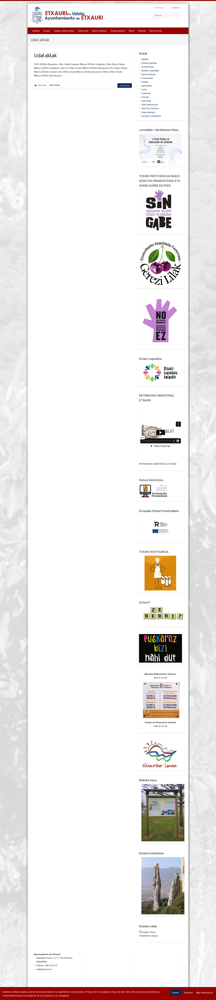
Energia (144, 82)
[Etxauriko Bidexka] (162, 786)
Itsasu (144, 89)
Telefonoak (83, 30)
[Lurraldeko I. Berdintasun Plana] (160, 135)
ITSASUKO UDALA (148, 936)
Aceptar (175, 992)
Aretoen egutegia (149, 63)
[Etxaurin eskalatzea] (162, 859)
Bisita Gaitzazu (99, 30)
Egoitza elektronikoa (64, 30)
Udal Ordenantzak (149, 104)
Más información (204, 992)
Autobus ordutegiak (150, 70)
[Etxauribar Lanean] (158, 742)
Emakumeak (147, 78)
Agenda (144, 59)
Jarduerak (145, 93)
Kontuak (145, 97)
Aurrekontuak (147, 67)
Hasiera (36, 30)
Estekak (142, 30)
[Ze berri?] (161, 608)
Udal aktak (45, 55)
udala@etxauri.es (44, 969)
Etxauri (46, 30)
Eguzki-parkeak (148, 74)
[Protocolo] (156, 191)
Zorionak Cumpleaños (151, 116)
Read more (124, 85)
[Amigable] (160, 364)
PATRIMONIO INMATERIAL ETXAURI (157, 464)
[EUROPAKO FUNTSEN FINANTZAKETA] (160, 516)
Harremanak (155, 30)
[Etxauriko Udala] (67, 16)
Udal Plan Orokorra (150, 108)
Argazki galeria (117, 30)
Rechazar (188, 992)
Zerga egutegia (148, 112)
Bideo (131, 30)
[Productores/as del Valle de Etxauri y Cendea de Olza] (157, 557)
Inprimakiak (146, 86)
